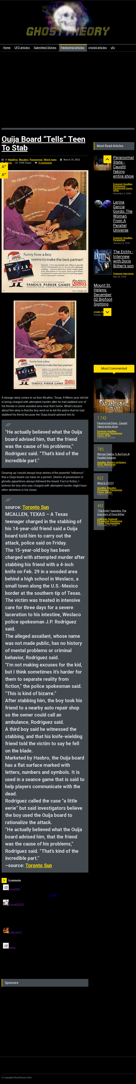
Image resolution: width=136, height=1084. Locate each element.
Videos (108, 492)
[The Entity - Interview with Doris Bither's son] (102, 262)
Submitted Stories (45, 47)
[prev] (107, 159)
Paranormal (36, 159)
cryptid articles (97, 47)
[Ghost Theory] (68, 30)
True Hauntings (112, 523)
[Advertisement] (68, 91)
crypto (97, 312)
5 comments (45, 163)
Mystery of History (116, 462)
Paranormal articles (72, 47)
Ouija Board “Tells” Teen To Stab (43, 143)
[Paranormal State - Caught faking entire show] (102, 163)
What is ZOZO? (105, 483)
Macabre (23, 159)
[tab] (114, 370)
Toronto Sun (35, 507)
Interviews (128, 273)
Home (6, 47)
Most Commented (114, 368)
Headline (13, 159)
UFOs (116, 190)
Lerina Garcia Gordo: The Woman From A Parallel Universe (122, 216)
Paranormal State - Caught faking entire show (123, 167)
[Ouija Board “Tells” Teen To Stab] (45, 231)
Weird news (50, 159)
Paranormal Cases (122, 188)
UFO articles (22, 47)
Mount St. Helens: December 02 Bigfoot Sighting (103, 294)
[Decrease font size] (4, 175)
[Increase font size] (4, 167)
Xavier (8, 163)
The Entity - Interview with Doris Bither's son (123, 258)
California (102, 519)
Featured (117, 184)
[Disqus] (45, 927)
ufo (113, 47)
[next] (107, 312)
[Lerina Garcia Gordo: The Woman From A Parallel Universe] (102, 204)
